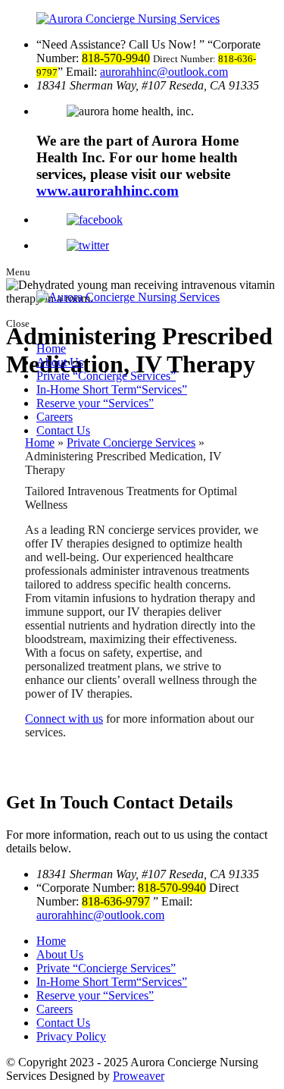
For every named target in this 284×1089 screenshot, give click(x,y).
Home (51, 348)
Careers (54, 416)
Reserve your (92, 403)
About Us (59, 362)
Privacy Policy (71, 1036)
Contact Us (63, 430)
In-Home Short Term (109, 389)
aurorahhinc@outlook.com (164, 71)
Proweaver (138, 1075)
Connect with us (64, 718)
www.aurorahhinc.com (107, 191)
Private (103, 375)
